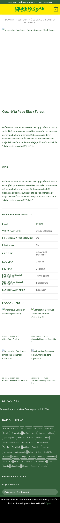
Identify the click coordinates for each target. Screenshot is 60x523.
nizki (47, 438)
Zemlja (6, 466)
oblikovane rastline (10, 442)
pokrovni (45, 447)
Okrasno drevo (42, 442)
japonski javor (8, 438)
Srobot (38, 452)
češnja (44, 466)
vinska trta (7, 461)
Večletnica (51, 456)
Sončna (39, 223)
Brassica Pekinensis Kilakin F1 (15, 380)
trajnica (15, 456)
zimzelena (15, 466)
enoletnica (49, 428)
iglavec (42, 433)
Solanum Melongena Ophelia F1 (43, 381)
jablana (51, 433)
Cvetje (28, 428)
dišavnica (38, 428)
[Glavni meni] (4, 9)
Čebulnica (35, 466)
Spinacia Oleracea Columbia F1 (43, 340)
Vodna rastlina (27, 461)
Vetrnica (41, 456)
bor (22, 428)
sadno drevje (20, 452)
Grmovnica (16, 433)
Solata (30, 452)
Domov (10, 19)
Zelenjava (52, 461)
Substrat (6, 456)
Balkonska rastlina (10, 428)
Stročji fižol (48, 452)
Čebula (25, 466)
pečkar (26, 447)
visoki (16, 461)
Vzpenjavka (41, 461)
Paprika (6, 447)
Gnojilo (6, 433)
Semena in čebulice (30, 19)
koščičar (20, 438)
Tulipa (23, 456)
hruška (26, 433)
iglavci (34, 433)
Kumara (30, 438)
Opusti (48, 503)
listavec (39, 438)
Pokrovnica (7, 452)
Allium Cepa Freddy (10, 339)
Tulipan (32, 456)
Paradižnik (16, 447)
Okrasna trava (27, 442)
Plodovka (35, 447)
